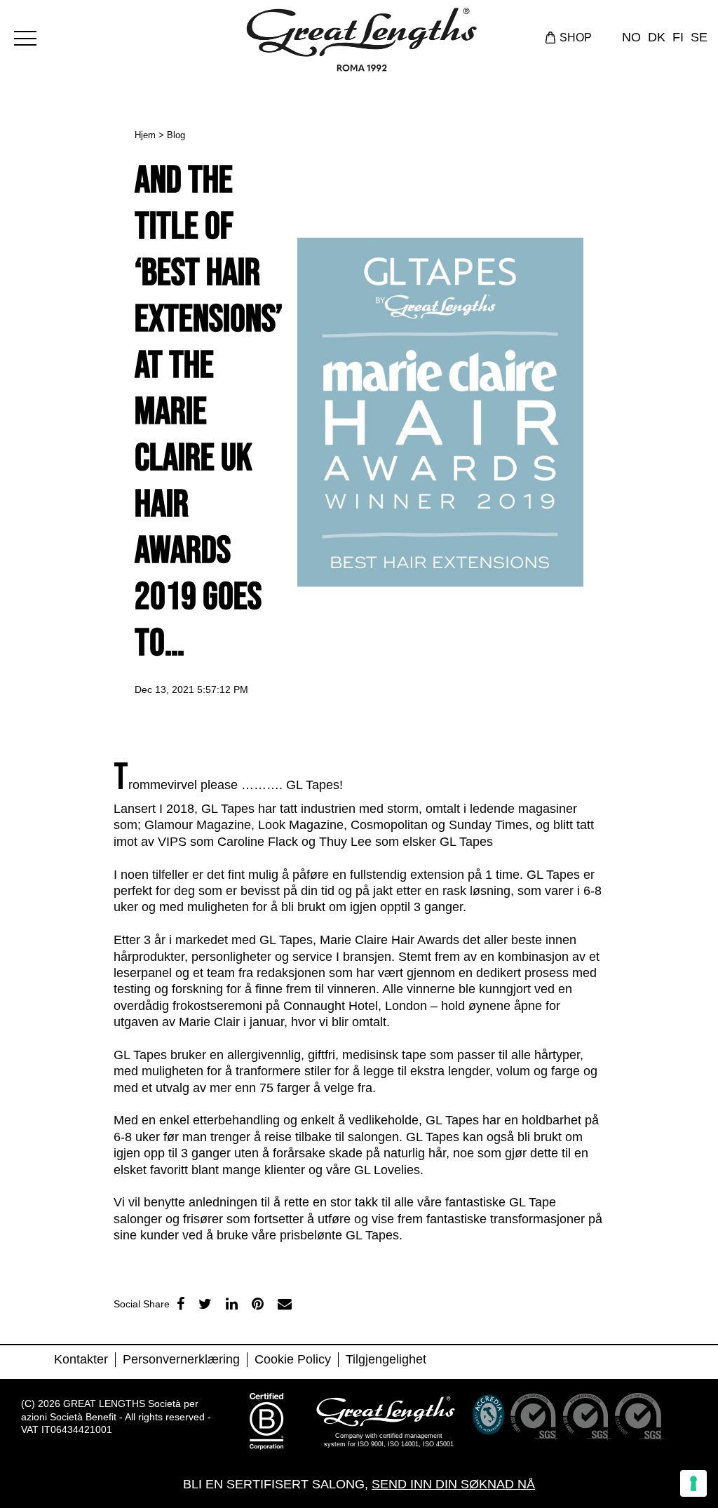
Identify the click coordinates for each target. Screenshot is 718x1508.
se (699, 37)
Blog (176, 135)
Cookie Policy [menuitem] (293, 1359)
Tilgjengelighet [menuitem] (386, 1359)
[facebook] (180, 1304)
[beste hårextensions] (31, 36)
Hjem (145, 135)
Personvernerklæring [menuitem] (181, 1359)
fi (678, 37)
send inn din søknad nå (453, 1484)
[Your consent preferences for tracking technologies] (693, 1483)
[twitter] (205, 1304)
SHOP (576, 37)
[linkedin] (232, 1304)
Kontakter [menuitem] (81, 1359)
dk (656, 37)
